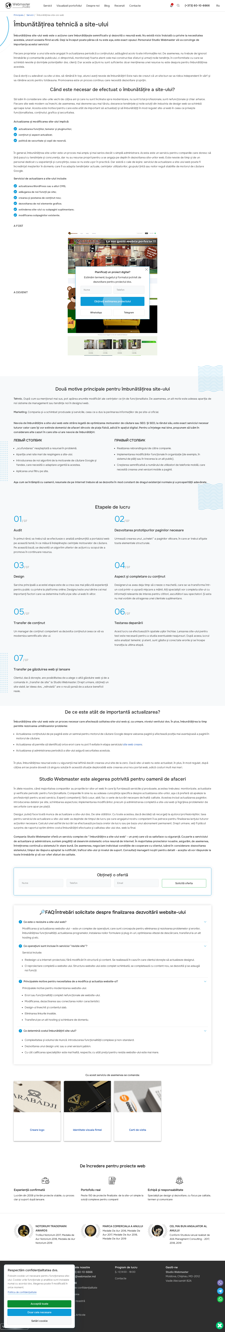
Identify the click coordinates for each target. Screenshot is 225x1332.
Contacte (135, 5)
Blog (107, 5)
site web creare (132, 744)
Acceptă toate (39, 1303)
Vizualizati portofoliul (69, 5)
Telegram (129, 312)
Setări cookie (39, 1321)
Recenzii (119, 5)
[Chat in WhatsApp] (220, 1299)
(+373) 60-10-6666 (197, 5)
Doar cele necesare (39, 1312)
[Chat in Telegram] (220, 1291)
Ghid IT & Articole (74, 1315)
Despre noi (92, 5)
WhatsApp (96, 312)
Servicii (47, 5)
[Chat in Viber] (220, 1283)
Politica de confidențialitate (80, 1287)
